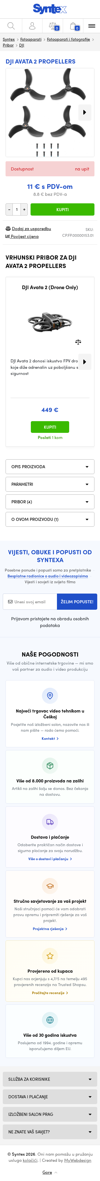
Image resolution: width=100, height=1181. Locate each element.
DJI (21, 45)
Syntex (9, 39)
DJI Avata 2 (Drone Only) (50, 287)
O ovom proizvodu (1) (34, 519)
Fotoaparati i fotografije (68, 39)
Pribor (8, 45)
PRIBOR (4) (21, 502)
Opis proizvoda (28, 466)
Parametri (22, 484)
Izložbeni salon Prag (30, 1114)
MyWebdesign (77, 1160)
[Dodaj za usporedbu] (78, 341)
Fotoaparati (30, 39)
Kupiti (62, 209)
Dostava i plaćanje (28, 1097)
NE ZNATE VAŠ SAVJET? (29, 1132)
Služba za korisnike (29, 1079)
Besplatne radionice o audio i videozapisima (48, 576)
